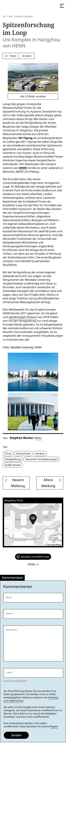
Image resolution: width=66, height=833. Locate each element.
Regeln (54, 726)
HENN (23, 168)
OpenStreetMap (54, 544)
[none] (33, 557)
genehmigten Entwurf (23, 317)
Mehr (38, 438)
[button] (33, 519)
